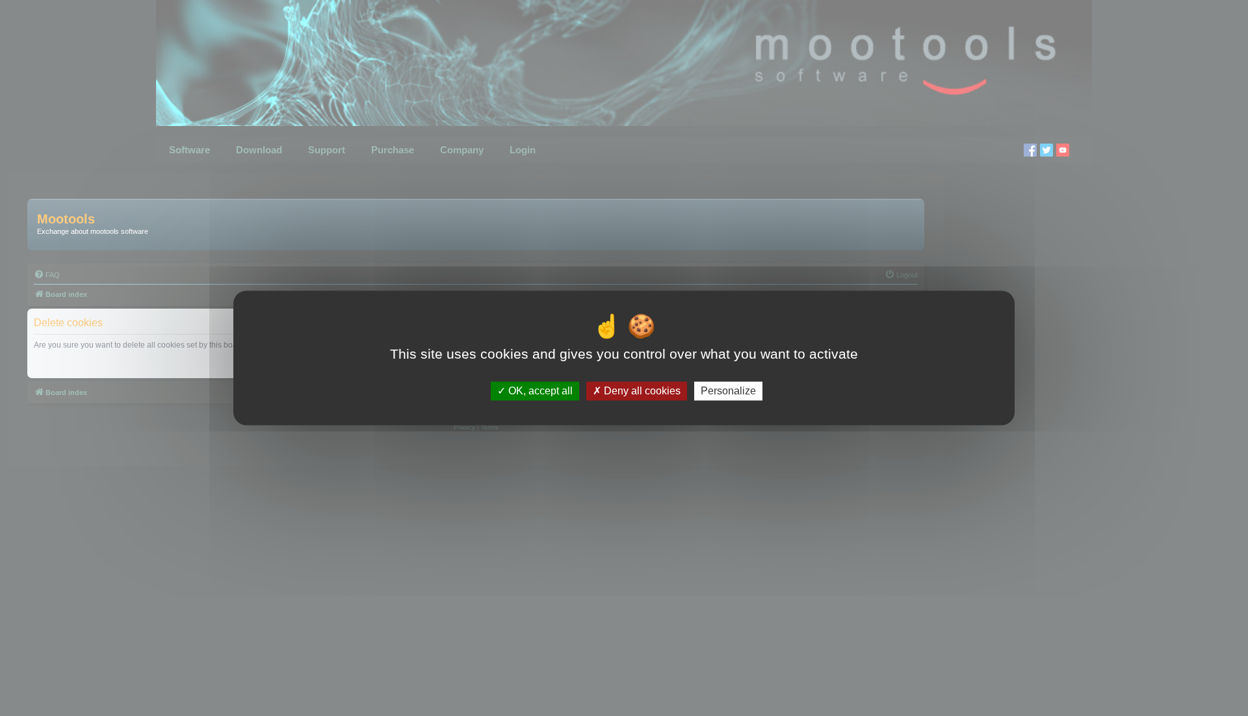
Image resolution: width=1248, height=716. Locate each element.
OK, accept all (539, 390)
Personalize (728, 390)
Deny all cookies (641, 390)
